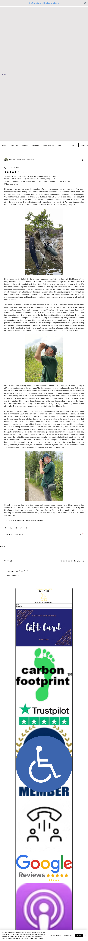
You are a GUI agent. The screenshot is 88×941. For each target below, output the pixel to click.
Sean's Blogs (35, 145)
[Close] (85, 935)
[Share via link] (21, 528)
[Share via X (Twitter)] (11, 528)
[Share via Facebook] (5, 528)
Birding (4, 145)
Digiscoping (25, 145)
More (59, 145)
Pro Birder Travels (23, 520)
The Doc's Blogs (10, 520)
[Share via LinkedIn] (16, 528)
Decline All (67, 935)
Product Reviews (14, 145)
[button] (44, 74)
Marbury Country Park (48, 145)
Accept (78, 935)
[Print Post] (26, 528)
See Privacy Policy (36, 938)
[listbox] (44, 74)
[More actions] (82, 159)
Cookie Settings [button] (55, 935)
